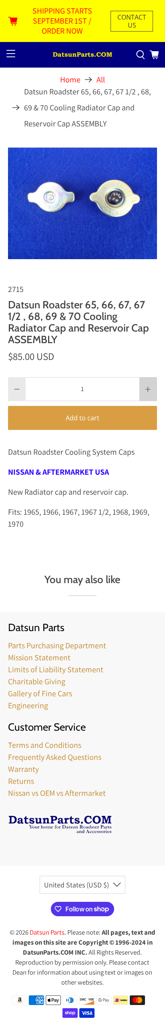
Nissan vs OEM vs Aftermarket (57, 793)
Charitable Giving (36, 681)
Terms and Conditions (44, 745)
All (101, 80)
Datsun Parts (47, 932)
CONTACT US (131, 21)
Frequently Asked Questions (54, 757)
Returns (21, 781)
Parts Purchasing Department (57, 645)
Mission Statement (39, 657)
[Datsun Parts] (82, 55)
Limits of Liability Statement (55, 669)
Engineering (28, 705)
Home (70, 80)
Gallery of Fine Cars (40, 693)
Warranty (23, 769)
